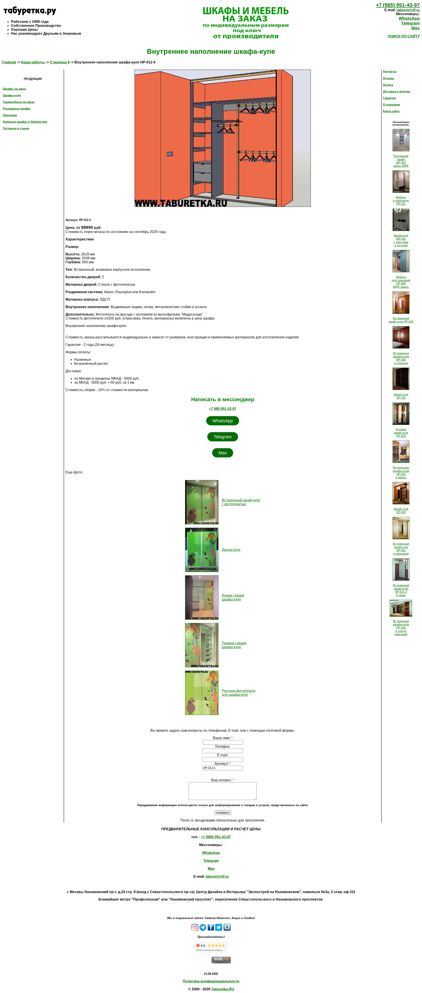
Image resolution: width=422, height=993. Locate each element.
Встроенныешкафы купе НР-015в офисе (401, 472)
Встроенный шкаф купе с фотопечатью (241, 502)
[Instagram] (194, 930)
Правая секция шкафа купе (234, 645)
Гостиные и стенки (16, 128)
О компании (391, 104)
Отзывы (388, 78)
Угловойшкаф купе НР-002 (401, 433)
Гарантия (389, 98)
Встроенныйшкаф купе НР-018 (401, 320)
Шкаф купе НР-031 (401, 396)
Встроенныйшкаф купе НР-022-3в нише (401, 590)
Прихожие (10, 115)
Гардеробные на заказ (18, 102)
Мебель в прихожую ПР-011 (401, 201)
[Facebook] (210, 930)
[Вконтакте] (227, 930)
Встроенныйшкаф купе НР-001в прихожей (401, 548)
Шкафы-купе (12, 95)
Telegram (410, 23)
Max (415, 28)
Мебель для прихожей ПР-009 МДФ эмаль (401, 282)
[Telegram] (202, 930)
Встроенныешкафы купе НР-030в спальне (401, 358)
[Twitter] (218, 930)
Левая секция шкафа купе (233, 597)
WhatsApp (409, 18)
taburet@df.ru (408, 10)
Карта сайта (391, 111)
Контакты (390, 71)
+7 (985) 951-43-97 (398, 5)
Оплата (388, 85)
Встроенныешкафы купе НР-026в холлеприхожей (401, 627)
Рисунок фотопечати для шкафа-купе (238, 693)
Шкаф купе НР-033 (401, 510)
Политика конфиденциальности (211, 981)
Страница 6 (60, 62)
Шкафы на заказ (14, 88)
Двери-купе (231, 550)
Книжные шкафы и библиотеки (25, 121)
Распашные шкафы (17, 108)
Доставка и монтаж (396, 91)
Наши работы (33, 62)
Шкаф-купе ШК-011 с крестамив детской (401, 240)
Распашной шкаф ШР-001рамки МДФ (401, 161)
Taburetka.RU (222, 989)
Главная (9, 62)
